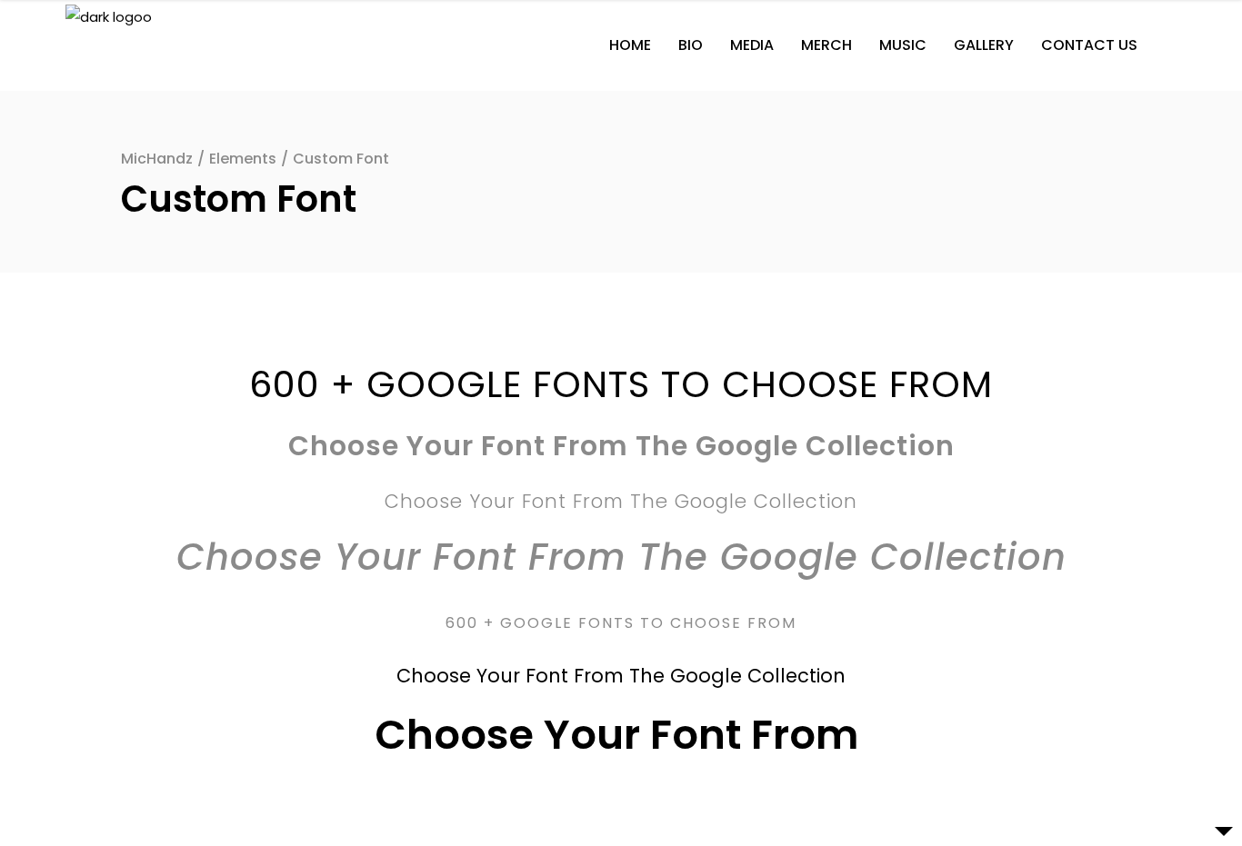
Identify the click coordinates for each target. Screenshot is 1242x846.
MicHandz (157, 158)
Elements (242, 158)
